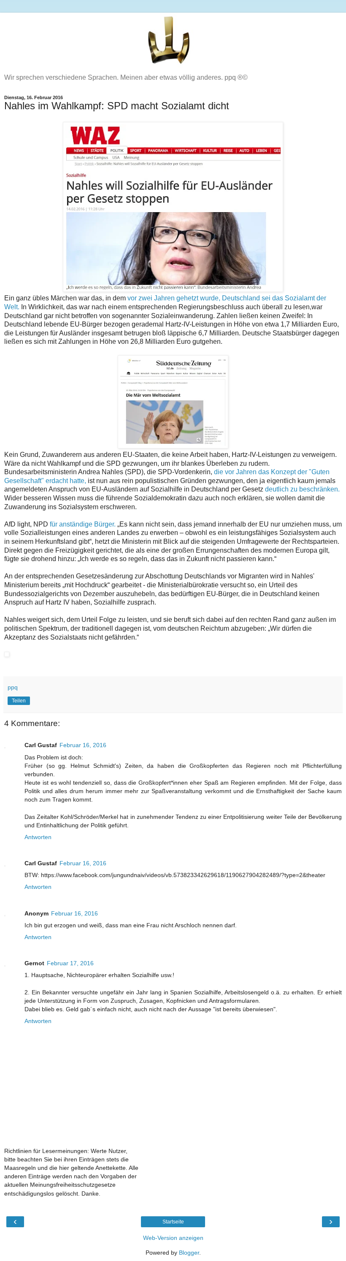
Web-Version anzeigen (173, 1237)
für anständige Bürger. (83, 524)
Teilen (19, 701)
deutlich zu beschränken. (302, 489)
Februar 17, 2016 (70, 963)
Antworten (37, 837)
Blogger (189, 1252)
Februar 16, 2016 (82, 745)
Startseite (173, 1222)
